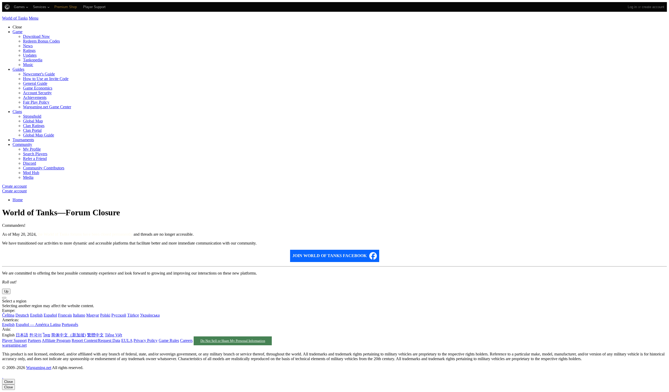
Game (17, 31)
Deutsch (22, 315)
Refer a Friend (35, 158)
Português (70, 324)
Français (65, 315)
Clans (17, 111)
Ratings (29, 50)
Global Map (33, 121)
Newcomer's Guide (39, 74)
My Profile (32, 149)
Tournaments (23, 140)
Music (28, 64)
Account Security (37, 93)
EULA (126, 340)
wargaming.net (14, 345)
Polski (105, 315)
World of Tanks (15, 18)
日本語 (22, 335)
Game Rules (169, 340)
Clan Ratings (33, 125)
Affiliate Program (56, 340)
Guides (18, 69)
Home (18, 200)
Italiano (79, 315)
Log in (632, 7)
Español (50, 315)
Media (28, 177)
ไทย (46, 335)
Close (8, 382)
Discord (29, 163)
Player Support (14, 340)
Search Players (35, 154)
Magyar (92, 315)
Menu (33, 18)
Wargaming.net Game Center (47, 107)
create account (653, 7)
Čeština (8, 315)
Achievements (35, 97)
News (28, 46)
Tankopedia (32, 60)
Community (22, 144)
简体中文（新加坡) (68, 335)
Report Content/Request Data (96, 340)
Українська (150, 315)
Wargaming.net (38, 367)
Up (6, 291)
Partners (34, 340)
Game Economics (37, 88)
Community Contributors (43, 168)
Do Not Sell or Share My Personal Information (232, 341)
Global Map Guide (38, 135)
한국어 (35, 335)
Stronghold (32, 116)
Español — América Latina (38, 324)
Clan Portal (32, 130)
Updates (30, 55)
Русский (118, 315)
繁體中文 (95, 335)
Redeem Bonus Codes (41, 41)
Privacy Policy (146, 340)
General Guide (35, 83)
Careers (186, 340)
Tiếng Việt (113, 335)
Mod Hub (31, 172)
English (36, 315)
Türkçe (133, 315)
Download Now (36, 36)
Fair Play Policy (36, 102)
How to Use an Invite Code (45, 78)
